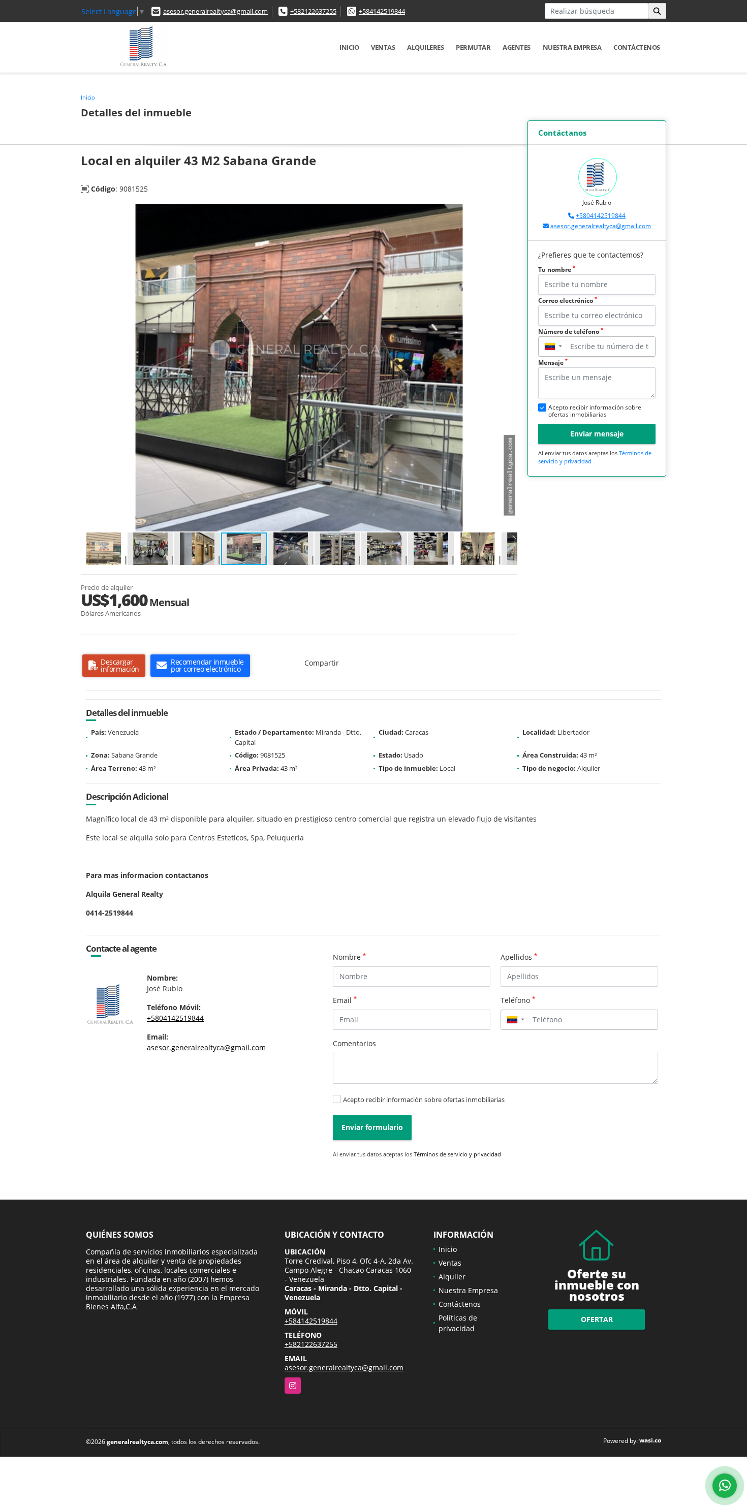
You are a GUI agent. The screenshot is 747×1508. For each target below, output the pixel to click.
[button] (508, 213)
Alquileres (425, 47)
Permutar (473, 47)
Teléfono (518, 1000)
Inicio (349, 47)
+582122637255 (313, 11)
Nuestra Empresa (572, 47)
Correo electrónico (567, 300)
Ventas (383, 47)
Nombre (349, 957)
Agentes (517, 47)
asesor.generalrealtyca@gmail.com (215, 11)
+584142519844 (382, 11)
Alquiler (452, 1276)
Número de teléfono (570, 331)
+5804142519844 (601, 215)
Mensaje (553, 362)
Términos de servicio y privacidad (457, 1154)
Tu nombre (556, 269)
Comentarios (354, 1043)
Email (345, 1000)
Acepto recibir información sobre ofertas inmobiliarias (424, 1099)
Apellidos (519, 957)
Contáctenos (636, 47)
